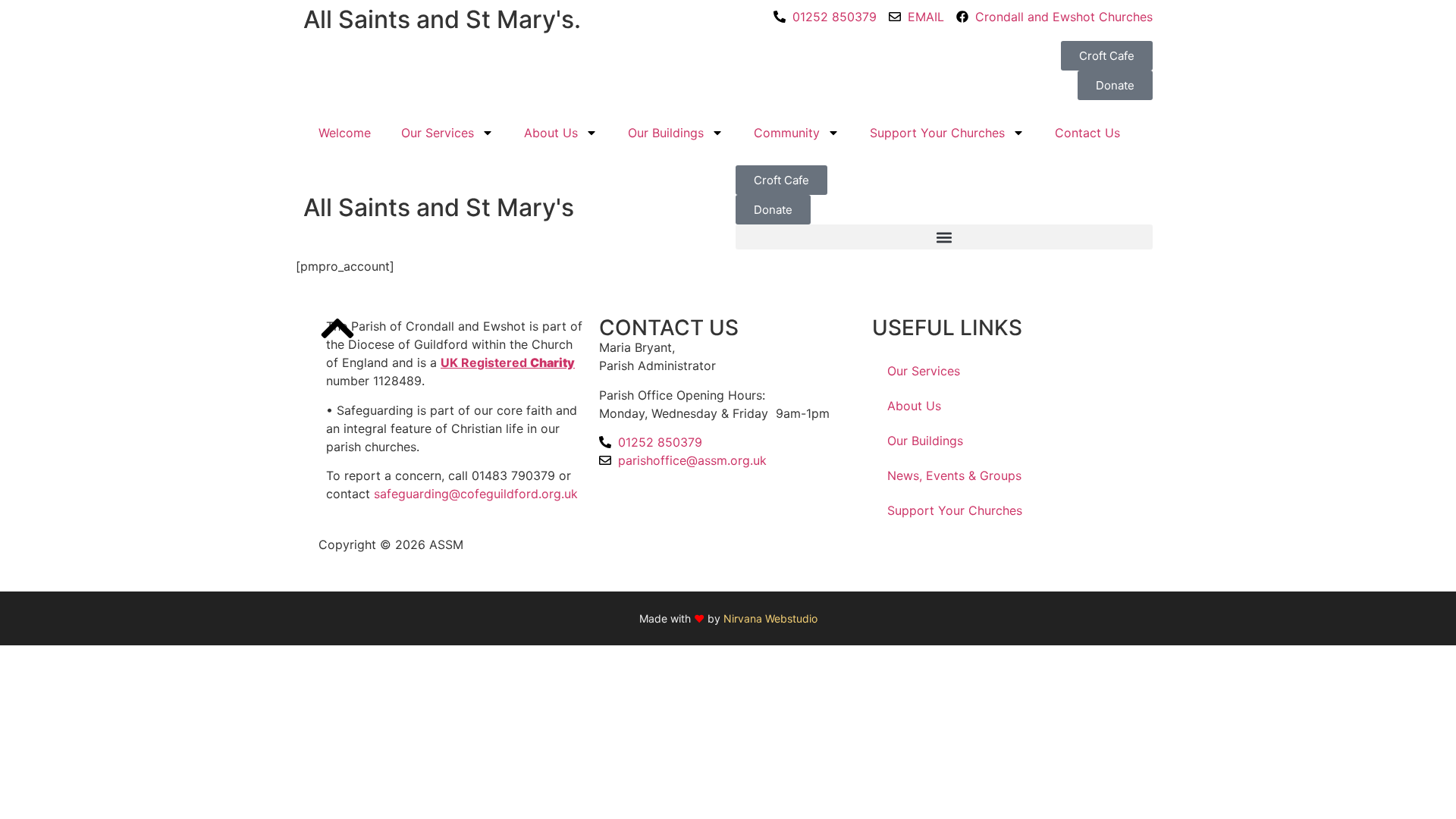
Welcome (344, 132)
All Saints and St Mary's (438, 207)
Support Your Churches (937, 132)
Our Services (437, 132)
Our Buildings (666, 132)
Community (787, 132)
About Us (551, 132)
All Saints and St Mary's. (442, 19)
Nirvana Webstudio (770, 618)
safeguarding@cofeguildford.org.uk (476, 493)
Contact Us (1087, 132)
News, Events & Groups (954, 475)
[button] (944, 236)
